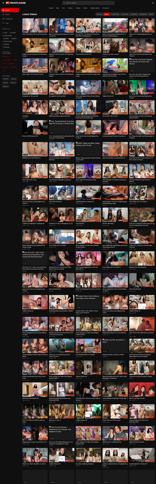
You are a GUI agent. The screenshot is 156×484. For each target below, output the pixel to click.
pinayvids (6, 47)
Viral (63, 8)
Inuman (51, 8)
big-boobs (6, 56)
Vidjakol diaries (94, 8)
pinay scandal (8, 35)
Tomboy (70, 8)
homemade (13, 67)
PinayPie (5, 79)
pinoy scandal (8, 41)
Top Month (143, 14)
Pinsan (85, 8)
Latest (107, 14)
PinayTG (13, 82)
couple (5, 67)
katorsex (13, 32)
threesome (106, 8)
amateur (11, 63)
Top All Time (115, 14)
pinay (5, 32)
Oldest (151, 14)
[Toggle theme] (153, 3)
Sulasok (5, 82)
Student (78, 8)
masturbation (6, 60)
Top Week (134, 14)
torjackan (6, 44)
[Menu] (3, 3)
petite (15, 60)
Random (99, 14)
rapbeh (14, 38)
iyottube (6, 38)
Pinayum (13, 79)
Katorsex (5, 86)
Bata (57, 8)
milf (4, 71)
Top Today (124, 14)
